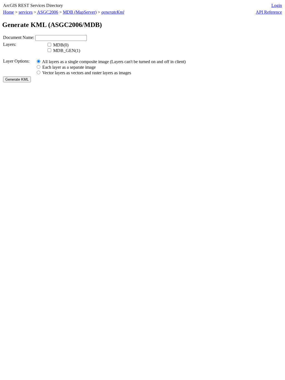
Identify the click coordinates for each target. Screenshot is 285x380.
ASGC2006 (47, 12)
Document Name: (18, 37)
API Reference (269, 12)
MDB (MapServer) (80, 12)
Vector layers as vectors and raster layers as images (86, 72)
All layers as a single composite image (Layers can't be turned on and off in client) (113, 61)
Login (276, 5)
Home (8, 12)
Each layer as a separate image (68, 67)
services (26, 12)
